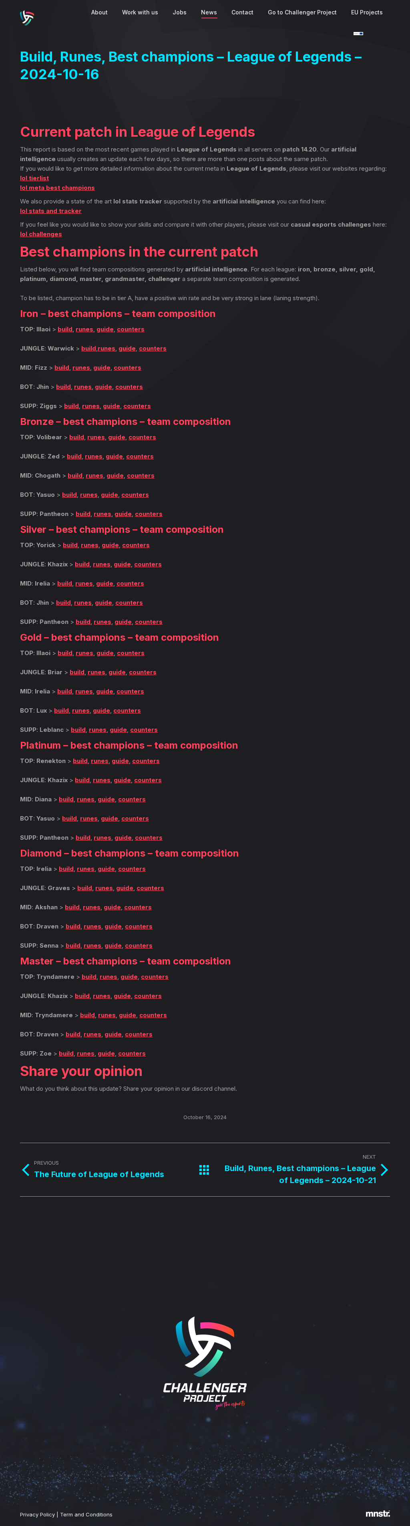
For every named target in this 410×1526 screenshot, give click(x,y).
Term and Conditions (86, 1514)
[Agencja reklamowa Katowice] (378, 1515)
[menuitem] (99, 12)
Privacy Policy (37, 1514)
